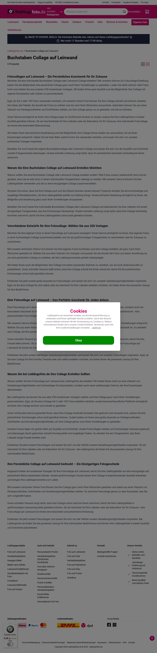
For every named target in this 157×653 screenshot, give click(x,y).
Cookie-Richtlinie (85, 324)
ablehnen (96, 327)
